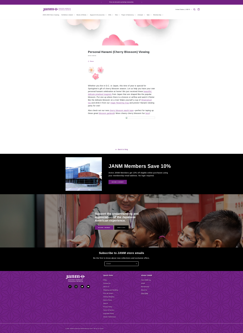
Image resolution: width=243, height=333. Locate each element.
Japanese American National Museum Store (81, 328)
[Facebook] (70, 287)
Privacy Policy (107, 307)
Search (105, 303)
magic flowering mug (119, 103)
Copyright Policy (108, 313)
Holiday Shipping (108, 297)
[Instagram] (76, 287)
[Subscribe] (136, 263)
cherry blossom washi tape (121, 110)
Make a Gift (121, 227)
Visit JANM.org (146, 280)
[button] (194, 9)
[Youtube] (88, 287)
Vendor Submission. (109, 317)
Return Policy (107, 300)
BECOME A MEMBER (118, 182)
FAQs (105, 280)
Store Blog (144, 293)
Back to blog (123, 149)
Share (92, 61)
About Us (106, 286)
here (148, 113)
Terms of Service (108, 310)
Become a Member (104, 227)
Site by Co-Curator (99, 328)
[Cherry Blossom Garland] (140, 118)
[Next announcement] (142, 2)
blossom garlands (107, 113)
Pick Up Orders (108, 293)
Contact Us (107, 283)
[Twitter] (82, 287)
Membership (145, 286)
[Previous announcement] (101, 2)
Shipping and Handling (110, 290)
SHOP (143, 283)
